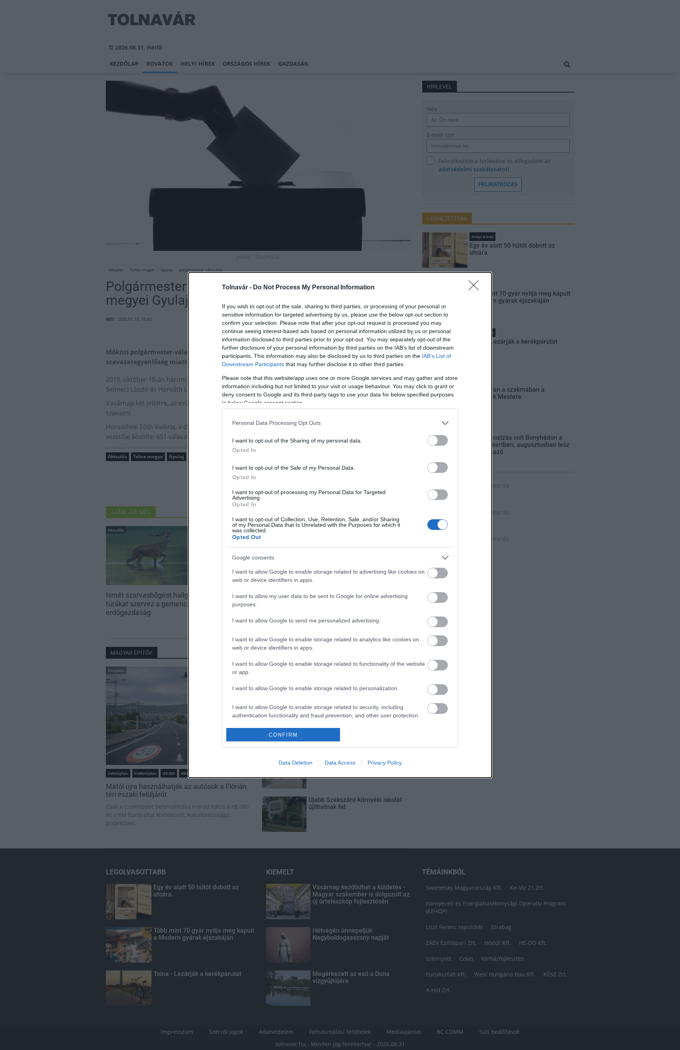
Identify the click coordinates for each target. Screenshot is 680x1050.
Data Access (340, 762)
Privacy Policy (385, 762)
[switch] (437, 440)
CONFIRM (283, 735)
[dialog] (340, 525)
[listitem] (340, 423)
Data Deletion (295, 762)
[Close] (476, 287)
